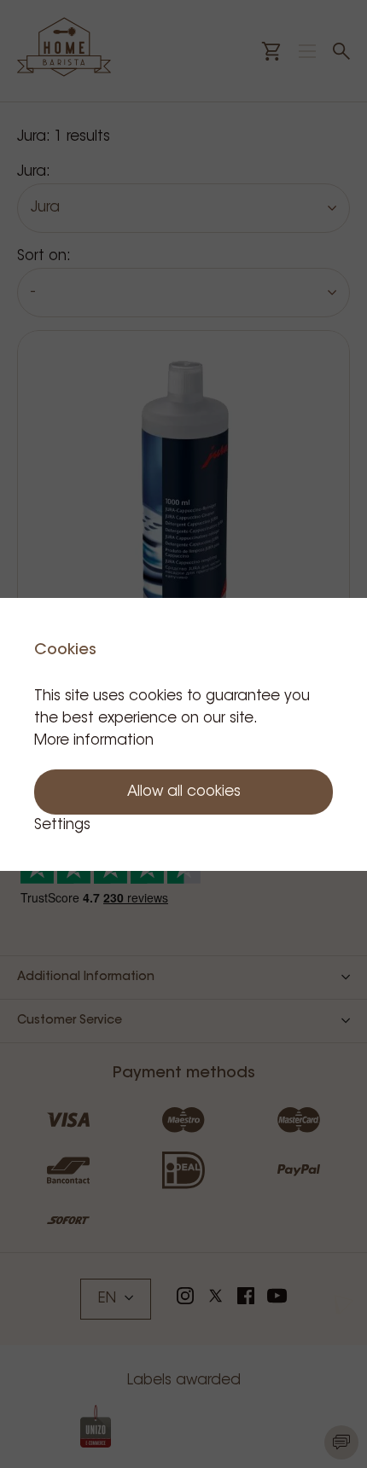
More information (94, 741)
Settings (62, 825)
